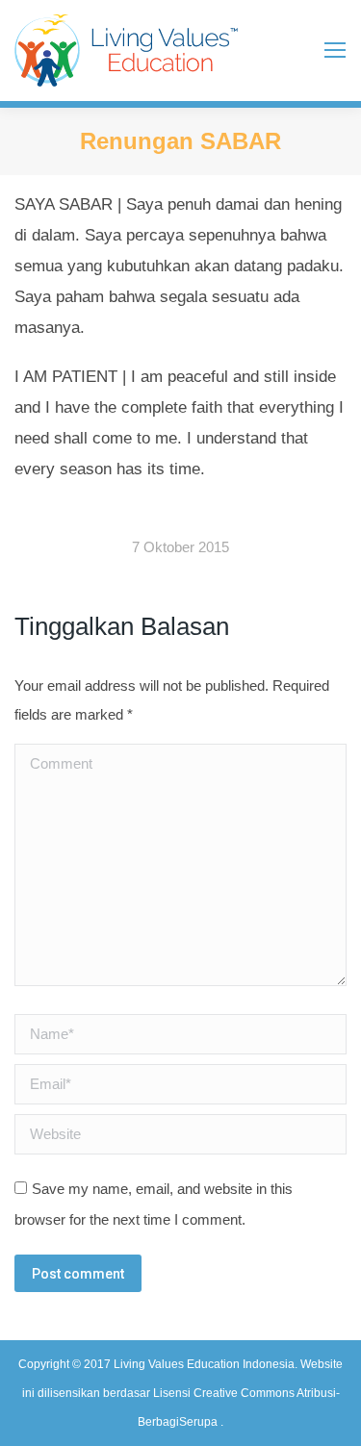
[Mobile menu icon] (335, 50)
